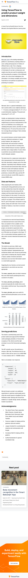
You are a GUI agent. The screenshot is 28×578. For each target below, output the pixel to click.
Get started (14, 563)
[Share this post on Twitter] (25, 20)
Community (5, 457)
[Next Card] (14, 489)
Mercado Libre (5, 59)
